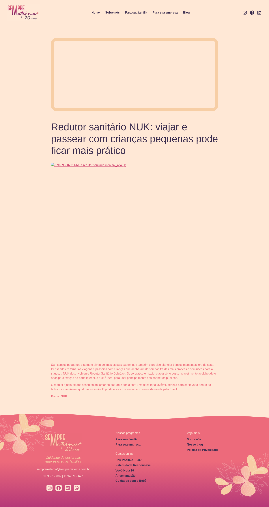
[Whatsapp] (77, 488)
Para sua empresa (165, 12)
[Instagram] (245, 13)
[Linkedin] (259, 13)
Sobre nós (112, 12)
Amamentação (125, 475)
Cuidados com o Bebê (130, 480)
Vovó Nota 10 (124, 470)
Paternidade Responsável (133, 465)
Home (95, 12)
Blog (186, 12)
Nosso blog (195, 444)
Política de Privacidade (202, 449)
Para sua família (136, 12)
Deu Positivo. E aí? (128, 460)
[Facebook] (252, 13)
